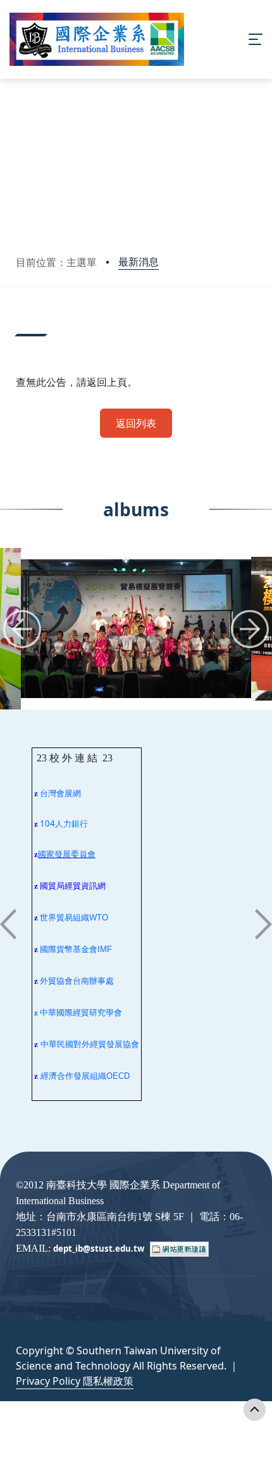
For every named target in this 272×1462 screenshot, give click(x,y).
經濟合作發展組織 (73, 1076)
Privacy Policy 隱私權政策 (74, 1381)
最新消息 (138, 262)
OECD (118, 1076)
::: (19, 323)
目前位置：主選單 (56, 262)
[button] (22, 629)
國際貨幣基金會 (68, 949)
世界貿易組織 (64, 917)
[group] (136, 628)
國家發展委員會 (67, 854)
